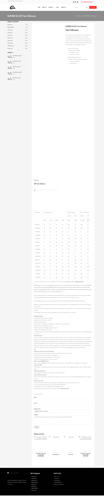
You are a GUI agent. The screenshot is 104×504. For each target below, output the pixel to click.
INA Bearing (9, 24)
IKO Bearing (9, 32)
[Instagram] (77, 2)
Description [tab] (36, 180)
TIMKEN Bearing (10, 45)
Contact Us (57, 478)
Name (35, 397)
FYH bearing (9, 30)
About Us (57, 476)
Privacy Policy (57, 480)
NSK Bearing (9, 40)
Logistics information (59, 484)
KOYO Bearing (34, 480)
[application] (53, 7)
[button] (93, 7)
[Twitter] (75, 2)
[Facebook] (73, 2)
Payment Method (58, 482)
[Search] (87, 7)
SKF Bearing (9, 35)
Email (35, 403)
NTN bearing (9, 38)
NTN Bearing (33, 478)
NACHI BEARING (10, 27)
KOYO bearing (10, 43)
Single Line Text (37, 409)
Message (36, 414)
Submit (36, 427)
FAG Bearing (9, 48)
